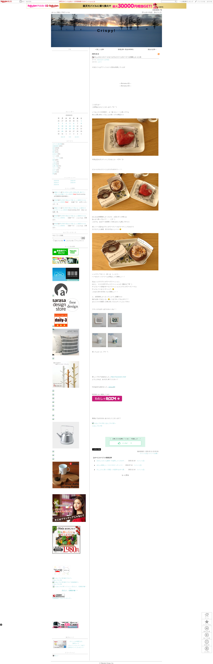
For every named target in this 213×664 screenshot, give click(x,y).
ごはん (54, 162)
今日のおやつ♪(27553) (103, 59)
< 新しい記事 (99, 49)
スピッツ (55, 168)
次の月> (77, 137)
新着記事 (206, 645)
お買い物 (55, 166)
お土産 (54, 172)
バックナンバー (70, 177)
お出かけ (55, 154)
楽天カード (70, 637)
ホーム (53, 12)
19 (70, 129)
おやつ (54, 170)
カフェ (54, 156)
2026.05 (72, 180)
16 (58, 129)
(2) (140, 57)
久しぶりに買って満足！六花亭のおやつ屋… (111, 469)
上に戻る (206, 651)
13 (73, 126)
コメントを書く (153, 453)
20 (73, 129)
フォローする (207, 624)
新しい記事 (206, 638)
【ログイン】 (157, 12)
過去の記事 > (152, 49)
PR (53, 174)
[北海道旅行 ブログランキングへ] (58, 597)
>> (186, 1)
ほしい (56, 655)
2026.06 (56, 184)
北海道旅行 (55, 146)
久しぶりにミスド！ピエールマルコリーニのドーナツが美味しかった (116, 57)
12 (70, 126)
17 (62, 129)
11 (66, 126)
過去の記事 (206, 631)
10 (62, 126)
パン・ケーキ (56, 158)
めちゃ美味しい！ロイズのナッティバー (110, 465)
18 (66, 129)
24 (62, 131)
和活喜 (56, 200)
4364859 (156, 10)
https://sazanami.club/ (118, 377)
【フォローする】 (147, 12)
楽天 (53, 148)
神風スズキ (57, 192)
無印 (53, 160)
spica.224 (112, 387)
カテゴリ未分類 (57, 144)
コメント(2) (143, 453)
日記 (58, 12)
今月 (70, 137)
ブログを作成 (201, 1)
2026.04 (72, 182)
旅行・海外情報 (26, 1)
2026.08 (56, 180)
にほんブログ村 (57, 580)
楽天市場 (209, 1)
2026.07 (56, 182)
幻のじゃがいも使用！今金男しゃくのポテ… (111, 461)
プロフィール (65, 12)
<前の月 (63, 137)
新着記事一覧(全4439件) (125, 49)
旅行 (53, 152)
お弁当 (54, 164)
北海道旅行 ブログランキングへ (61, 598)
